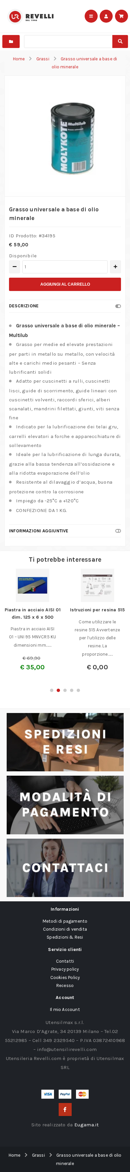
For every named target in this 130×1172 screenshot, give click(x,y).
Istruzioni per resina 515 (97, 610)
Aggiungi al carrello (65, 284)
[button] (51, 690)
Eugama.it (86, 1125)
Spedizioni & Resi (65, 937)
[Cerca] (120, 41)
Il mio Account (65, 1009)
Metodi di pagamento (65, 921)
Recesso (65, 985)
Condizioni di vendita (65, 929)
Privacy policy (65, 969)
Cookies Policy (65, 977)
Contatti (65, 961)
